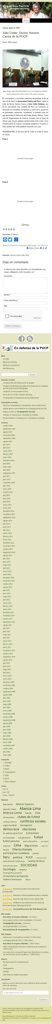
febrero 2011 (7, 644)
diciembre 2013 (8, 543)
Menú (26, 20)
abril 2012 (6, 600)
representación (41, 858)
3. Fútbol (6, 769)
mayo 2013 (7, 565)
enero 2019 (7, 457)
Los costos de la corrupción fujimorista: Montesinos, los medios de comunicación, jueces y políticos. (26, 953)
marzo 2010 (7, 676)
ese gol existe (24, 837)
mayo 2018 (7, 467)
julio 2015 (6, 495)
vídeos (27, 879)
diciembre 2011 (8, 612)
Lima (17, 845)
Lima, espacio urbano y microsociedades (18, 920)
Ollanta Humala (22, 849)
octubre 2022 (8, 426)
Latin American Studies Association (15, 975)
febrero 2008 (7, 739)
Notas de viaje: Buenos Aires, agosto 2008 (28, 899)
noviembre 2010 (9, 650)
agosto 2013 (7, 555)
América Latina (12, 813)
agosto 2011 (7, 625)
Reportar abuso (7, 1012)
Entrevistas (32, 833)
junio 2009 (6, 701)
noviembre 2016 (9, 483)
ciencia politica (8, 817)
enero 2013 (7, 574)
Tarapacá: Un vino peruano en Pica (15, 391)
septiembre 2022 (9, 429)
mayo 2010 (7, 669)
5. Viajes (6, 775)
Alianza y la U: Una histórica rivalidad (25, 415)
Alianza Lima (30, 808)
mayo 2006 (7, 755)
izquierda (6, 846)
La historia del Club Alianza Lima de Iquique (18, 383)
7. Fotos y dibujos (9, 781)
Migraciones (31, 845)
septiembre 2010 (9, 657)
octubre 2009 (8, 688)
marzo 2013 (7, 571)
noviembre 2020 (9, 435)
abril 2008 (6, 736)
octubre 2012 (8, 584)
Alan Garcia (7, 804)
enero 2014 (7, 540)
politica (17, 857)
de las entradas (10, 362)
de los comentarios (11, 365)
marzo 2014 (7, 533)
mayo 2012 (7, 597)
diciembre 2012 (8, 578)
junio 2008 (6, 730)
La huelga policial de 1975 (37, 408)
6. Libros (6, 778)
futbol (38, 837)
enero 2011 (7, 647)
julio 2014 (6, 524)
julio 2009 (6, 698)
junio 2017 (6, 479)
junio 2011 (6, 631)
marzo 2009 (7, 711)
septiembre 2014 (9, 517)
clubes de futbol (29, 817)
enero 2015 (7, 508)
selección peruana (10, 866)
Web (5, 306)
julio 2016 (6, 486)
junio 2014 (6, 527)
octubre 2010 (8, 654)
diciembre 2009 (8, 682)
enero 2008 (7, 742)
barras (28, 812)
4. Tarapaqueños (9, 772)
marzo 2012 (7, 603)
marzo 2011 (7, 641)
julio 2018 (6, 464)
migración (44, 846)
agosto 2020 (7, 441)
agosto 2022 (7, 432)
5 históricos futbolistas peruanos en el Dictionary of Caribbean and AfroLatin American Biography (25, 387)
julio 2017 (6, 476)
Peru (6, 857)
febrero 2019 (7, 454)
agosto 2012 (7, 587)
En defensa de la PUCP (13, 833)
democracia (11, 829)
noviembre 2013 (9, 546)
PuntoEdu (41, 94)
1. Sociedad (7, 762)
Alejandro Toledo (9, 809)
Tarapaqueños (8, 968)
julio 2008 (6, 726)
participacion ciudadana (16, 853)
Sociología (9, 869)
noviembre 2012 (9, 581)
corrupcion (26, 825)
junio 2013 (6, 562)
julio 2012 (6, 590)
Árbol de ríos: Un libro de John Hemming (17, 395)
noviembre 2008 (9, 714)
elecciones (29, 829)
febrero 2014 (7, 536)
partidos (36, 853)
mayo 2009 (7, 704)
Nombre (7, 295)
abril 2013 (6, 568)
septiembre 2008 (9, 720)
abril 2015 (6, 502)
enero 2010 (7, 679)
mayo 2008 (7, 733)
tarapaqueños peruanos (12, 873)
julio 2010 (6, 663)
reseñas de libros (36, 860)
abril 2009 (6, 707)
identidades (45, 841)
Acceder (6, 359)
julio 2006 (6, 752)
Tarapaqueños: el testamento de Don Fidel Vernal (21, 398)
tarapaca (23, 869)
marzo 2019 (7, 451)
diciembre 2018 (8, 460)
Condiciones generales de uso (40, 1010)
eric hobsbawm (9, 838)
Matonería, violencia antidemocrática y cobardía (30, 895)
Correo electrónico (11, 300)
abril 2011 (6, 638)
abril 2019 (6, 448)
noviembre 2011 (9, 616)
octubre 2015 (8, 492)
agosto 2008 (7, 723)
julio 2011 (6, 628)
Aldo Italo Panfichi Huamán (28, 245)
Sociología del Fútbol (10, 926)
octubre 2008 (8, 717)
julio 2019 (6, 445)
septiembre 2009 (9, 692)
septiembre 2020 (9, 438)
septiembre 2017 (9, 473)
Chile (37, 812)
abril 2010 (6, 673)
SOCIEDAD (29, 865)
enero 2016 (7, 489)
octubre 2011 (8, 619)
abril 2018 (6, 470)
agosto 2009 (7, 695)
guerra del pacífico (30, 841)
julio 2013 (6, 559)
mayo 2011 (7, 635)
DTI (42, 1008)
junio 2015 (6, 498)
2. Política (6, 766)
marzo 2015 (7, 505)
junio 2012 (6, 593)
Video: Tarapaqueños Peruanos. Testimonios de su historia (24, 947)
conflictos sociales (33, 821)
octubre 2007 (8, 749)
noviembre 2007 (9, 745)
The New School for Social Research (15, 962)
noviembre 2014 (9, 514)
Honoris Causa (15, 255)
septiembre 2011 (9, 622)
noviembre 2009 (9, 685)
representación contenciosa (14, 861)
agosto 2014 (7, 521)
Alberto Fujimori (25, 804)
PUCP (29, 857)
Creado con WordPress (21, 1018)
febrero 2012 (7, 606)
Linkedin (6, 971)
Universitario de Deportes (15, 876)
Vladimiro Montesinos (12, 879)
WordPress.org (8, 368)
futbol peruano (11, 841)
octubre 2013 (8, 549)
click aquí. (38, 127)
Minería (6, 850)
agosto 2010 (7, 660)
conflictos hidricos (10, 822)
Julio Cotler (25, 255)
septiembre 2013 (9, 552)
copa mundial (10, 825)
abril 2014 (6, 530)
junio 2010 (6, 666)
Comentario (8, 276)
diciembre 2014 (8, 511)
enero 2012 (7, 609)
